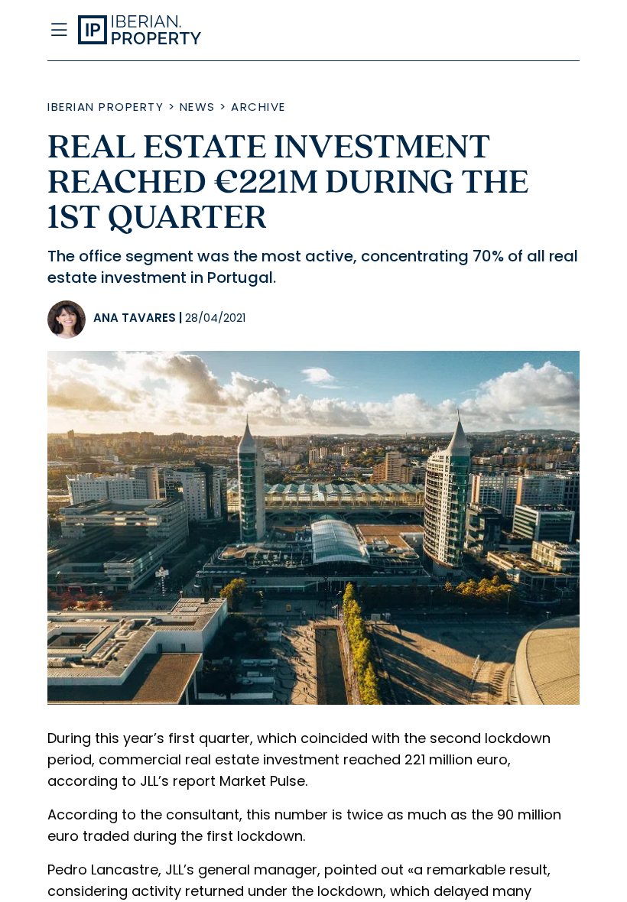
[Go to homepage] (240, 30)
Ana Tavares (134, 318)
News (198, 107)
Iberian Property (105, 107)
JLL (149, 780)
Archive (258, 107)
